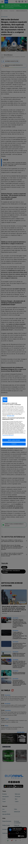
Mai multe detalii (10, 415)
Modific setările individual (14, 440)
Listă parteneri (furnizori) (8, 435)
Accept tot (14, 444)
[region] (14, 422)
